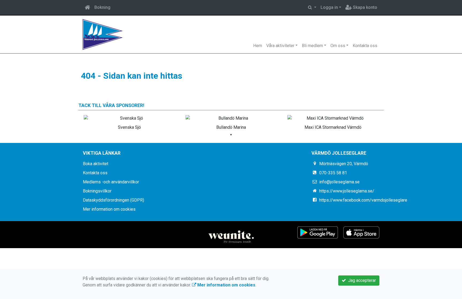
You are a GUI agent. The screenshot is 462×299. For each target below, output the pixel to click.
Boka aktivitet (95, 163)
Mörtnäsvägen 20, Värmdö (343, 163)
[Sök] (312, 7)
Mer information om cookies (109, 209)
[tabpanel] (129, 121)
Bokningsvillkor (97, 191)
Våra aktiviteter (280, 45)
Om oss (337, 45)
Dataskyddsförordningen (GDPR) (113, 200)
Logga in (329, 7)
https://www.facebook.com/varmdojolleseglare (363, 200)
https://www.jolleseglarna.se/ (346, 191)
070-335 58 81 (333, 172)
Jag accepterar (361, 280)
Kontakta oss (365, 45)
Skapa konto (364, 7)
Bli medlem (312, 45)
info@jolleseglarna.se (339, 181)
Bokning (102, 7)
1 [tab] (231, 134)
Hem (257, 45)
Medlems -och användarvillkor (111, 181)
